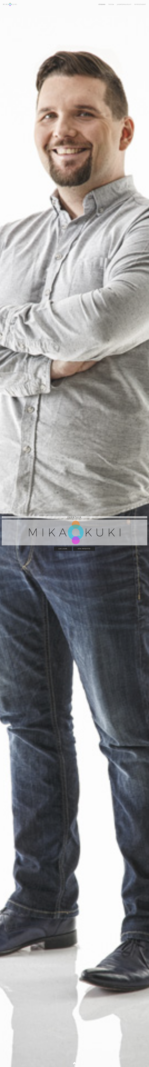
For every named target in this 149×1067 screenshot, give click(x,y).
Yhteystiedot (140, 4)
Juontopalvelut (124, 4)
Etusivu (102, 4)
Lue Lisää (63, 549)
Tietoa (111, 4)
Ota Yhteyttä (84, 549)
